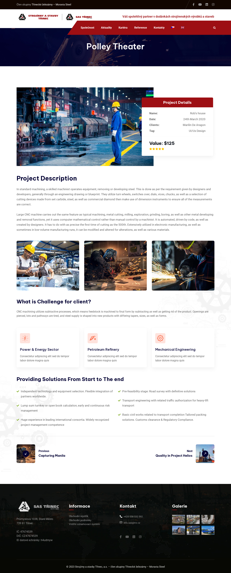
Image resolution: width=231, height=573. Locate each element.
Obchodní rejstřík (78, 516)
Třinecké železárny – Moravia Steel (51, 4)
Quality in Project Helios (174, 456)
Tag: (152, 131)
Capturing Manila (52, 456)
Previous (44, 451)
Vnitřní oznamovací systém (84, 524)
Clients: (154, 125)
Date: (152, 119)
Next (189, 451)
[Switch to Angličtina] (182, 28)
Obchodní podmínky (80, 520)
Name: (153, 113)
